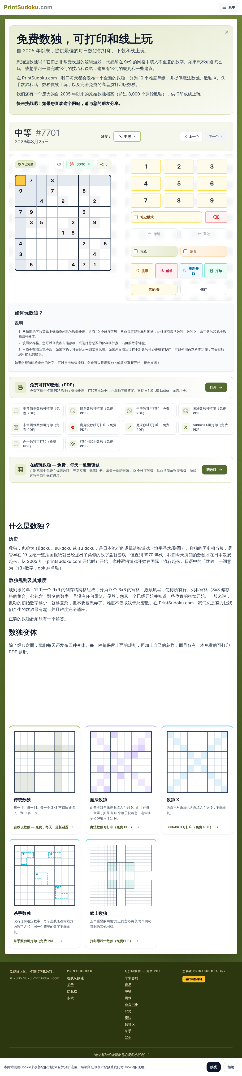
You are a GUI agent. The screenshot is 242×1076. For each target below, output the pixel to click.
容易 (128, 985)
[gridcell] (20, 180)
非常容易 (131, 978)
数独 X (130, 1024)
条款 (70, 998)
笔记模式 (147, 217)
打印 (218, 271)
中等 (128, 991)
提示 (145, 271)
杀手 (128, 1031)
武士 (128, 1037)
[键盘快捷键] (59, 164)
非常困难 (131, 1004)
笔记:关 (154, 289)
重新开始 (194, 270)
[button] (127, 136)
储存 (203, 289)
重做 (206, 234)
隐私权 (72, 991)
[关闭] (226, 32)
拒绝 (231, 1067)
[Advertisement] (121, 502)
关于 (70, 985)
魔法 (128, 1018)
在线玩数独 (75, 978)
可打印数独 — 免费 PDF (143, 971)
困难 (128, 998)
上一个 (194, 136)
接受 (213, 1067)
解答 (169, 271)
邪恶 (128, 1011)
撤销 (157, 234)
